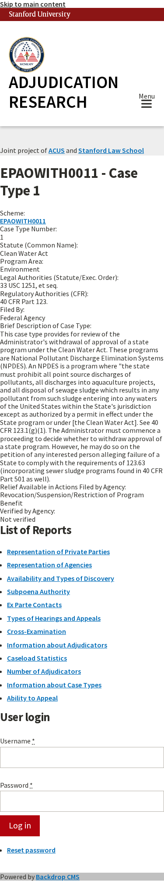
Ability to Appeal (32, 697)
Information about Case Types (54, 684)
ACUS (57, 150)
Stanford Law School (111, 150)
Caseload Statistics (37, 658)
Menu (147, 97)
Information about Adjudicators (57, 644)
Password (16, 785)
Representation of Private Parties (58, 551)
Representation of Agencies (49, 564)
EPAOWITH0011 (23, 220)
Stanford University (40, 14)
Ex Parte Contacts (34, 604)
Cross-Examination (36, 631)
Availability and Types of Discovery (60, 578)
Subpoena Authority (38, 591)
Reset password (31, 850)
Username (17, 741)
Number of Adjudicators (44, 671)
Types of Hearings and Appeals (54, 618)
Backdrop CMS (58, 876)
